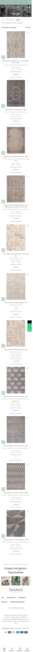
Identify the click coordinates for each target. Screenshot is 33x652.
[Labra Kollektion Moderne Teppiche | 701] (15, 286)
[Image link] (15, 590)
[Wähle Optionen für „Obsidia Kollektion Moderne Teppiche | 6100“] (3, 442)
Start (2, 19)
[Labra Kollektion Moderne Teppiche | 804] (15, 333)
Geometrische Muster (22, 209)
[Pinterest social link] (15, 608)
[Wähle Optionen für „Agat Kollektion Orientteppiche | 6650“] (3, 106)
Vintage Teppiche (22, 65)
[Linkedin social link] (19, 608)
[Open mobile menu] (2, 7)
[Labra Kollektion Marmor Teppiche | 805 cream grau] (15, 237)
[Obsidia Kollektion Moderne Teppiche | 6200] (15, 476)
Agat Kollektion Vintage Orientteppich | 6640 (16, 156)
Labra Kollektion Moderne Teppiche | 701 (16, 302)
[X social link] (12, 608)
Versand (17, 74)
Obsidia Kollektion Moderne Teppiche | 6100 (16, 446)
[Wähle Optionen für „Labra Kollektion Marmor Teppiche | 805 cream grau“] (3, 250)
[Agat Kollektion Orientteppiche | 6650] (15, 93)
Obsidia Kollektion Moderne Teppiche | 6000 (15, 396)
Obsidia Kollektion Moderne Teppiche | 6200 (15, 492)
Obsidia (15, 399)
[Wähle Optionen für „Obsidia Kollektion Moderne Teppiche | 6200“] (3, 489)
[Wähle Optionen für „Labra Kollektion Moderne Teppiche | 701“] (3, 299)
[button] (31, 581)
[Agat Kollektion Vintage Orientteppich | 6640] (15, 140)
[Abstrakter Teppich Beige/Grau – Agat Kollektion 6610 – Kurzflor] (15, 44)
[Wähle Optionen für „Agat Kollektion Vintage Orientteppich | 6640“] (3, 153)
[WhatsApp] (29, 325)
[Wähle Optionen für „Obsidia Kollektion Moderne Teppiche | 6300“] (3, 536)
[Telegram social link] (22, 608)
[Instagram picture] (5, 580)
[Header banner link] (16, 2)
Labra (20, 258)
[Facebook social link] (9, 608)
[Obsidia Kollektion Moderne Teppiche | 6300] (15, 523)
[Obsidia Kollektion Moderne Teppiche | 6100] (15, 429)
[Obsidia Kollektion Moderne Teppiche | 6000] (15, 380)
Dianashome (5, 628)
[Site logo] (15, 7)
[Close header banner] (29, 2)
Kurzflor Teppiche (9, 65)
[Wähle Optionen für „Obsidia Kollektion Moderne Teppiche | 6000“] (3, 393)
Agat (16, 65)
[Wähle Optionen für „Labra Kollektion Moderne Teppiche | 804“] (3, 346)
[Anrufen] (29, 329)
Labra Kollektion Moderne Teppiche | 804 (15, 349)
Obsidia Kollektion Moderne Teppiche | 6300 (15, 539)
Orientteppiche (22, 112)
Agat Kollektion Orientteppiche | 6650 (15, 109)
